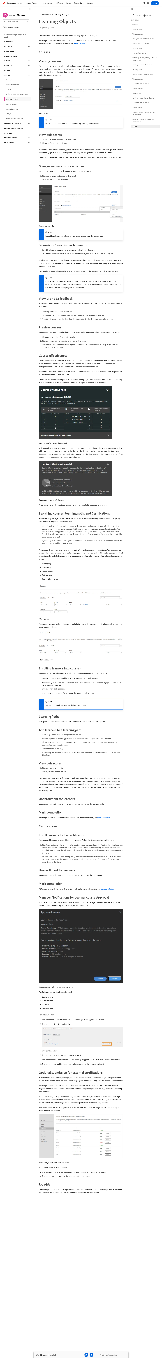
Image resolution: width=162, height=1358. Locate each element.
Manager (7, 75)
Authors (7, 61)
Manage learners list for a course (143, 39)
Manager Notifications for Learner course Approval (143, 113)
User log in (9, 80)
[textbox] (16, 21)
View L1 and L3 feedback (140, 43)
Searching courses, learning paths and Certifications (144, 59)
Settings (8, 114)
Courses (135, 24)
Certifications (136, 93)
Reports (8, 89)
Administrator (9, 51)
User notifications (11, 104)
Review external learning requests (17, 94)
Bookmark (138, 15)
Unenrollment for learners (140, 84)
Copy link (148, 15)
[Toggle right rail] (132, 9)
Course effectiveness (139, 53)
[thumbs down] (91, 1355)
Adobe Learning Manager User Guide (15, 36)
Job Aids (135, 126)
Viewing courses (137, 29)
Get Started (8, 46)
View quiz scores (137, 34)
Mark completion (103, 817)
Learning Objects (12, 99)
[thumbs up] (86, 1355)
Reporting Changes (10, 138)
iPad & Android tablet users (14, 118)
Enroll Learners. (80, 43)
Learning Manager (61, 14)
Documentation (45, 14)
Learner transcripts (12, 109)
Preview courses (137, 48)
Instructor (8, 65)
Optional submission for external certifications (143, 120)
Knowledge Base (9, 142)
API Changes (8, 133)
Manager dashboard (12, 85)
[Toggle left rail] (29, 9)
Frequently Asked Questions (13, 128)
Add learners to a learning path (142, 74)
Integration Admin (10, 56)
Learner (7, 70)
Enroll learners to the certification (143, 98)
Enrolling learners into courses (142, 65)
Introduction (8, 42)
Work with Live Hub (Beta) (12, 123)
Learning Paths (137, 69)
